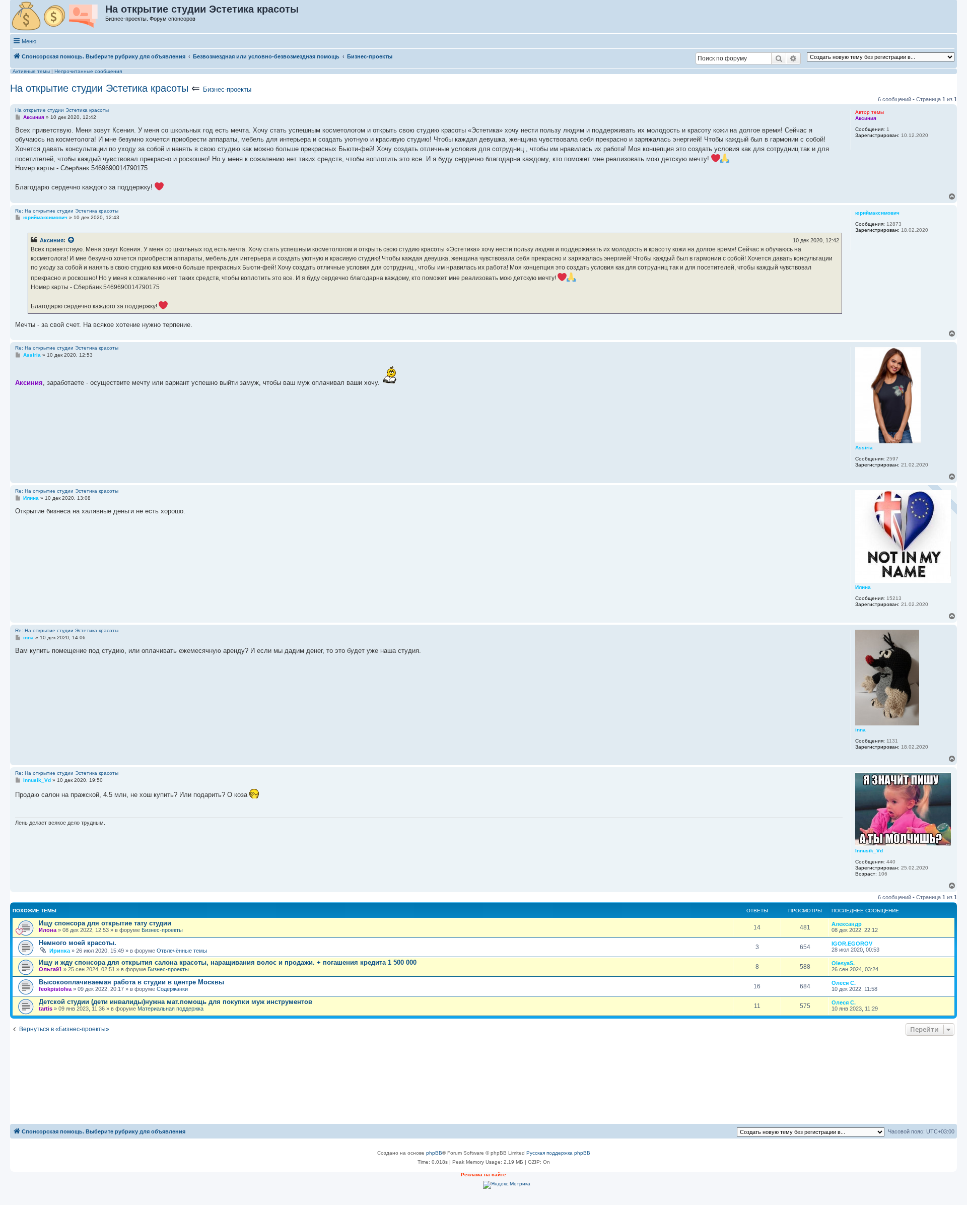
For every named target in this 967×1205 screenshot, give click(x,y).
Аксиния (51, 240)
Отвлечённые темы (182, 951)
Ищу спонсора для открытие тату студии (105, 923)
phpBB (434, 1153)
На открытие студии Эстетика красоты (99, 88)
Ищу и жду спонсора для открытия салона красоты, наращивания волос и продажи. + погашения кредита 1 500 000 (228, 962)
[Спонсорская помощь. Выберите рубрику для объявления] (58, 16)
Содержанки (172, 989)
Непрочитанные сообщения (88, 71)
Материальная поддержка (170, 1009)
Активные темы (31, 71)
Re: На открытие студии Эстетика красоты (66, 211)
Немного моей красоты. (77, 943)
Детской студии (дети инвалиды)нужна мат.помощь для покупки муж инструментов (175, 1002)
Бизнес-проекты (227, 89)
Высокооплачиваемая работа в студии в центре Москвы (131, 982)
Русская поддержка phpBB (558, 1153)
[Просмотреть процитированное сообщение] (71, 240)
